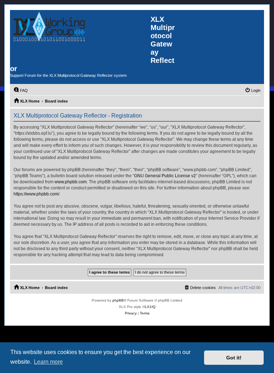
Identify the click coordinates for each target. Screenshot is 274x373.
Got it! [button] (234, 357)
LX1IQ (150, 307)
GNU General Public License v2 (165, 175)
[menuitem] (21, 90)
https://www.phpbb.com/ (36, 194)
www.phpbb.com (71, 181)
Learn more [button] (48, 362)
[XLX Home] (80, 35)
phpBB (118, 300)
